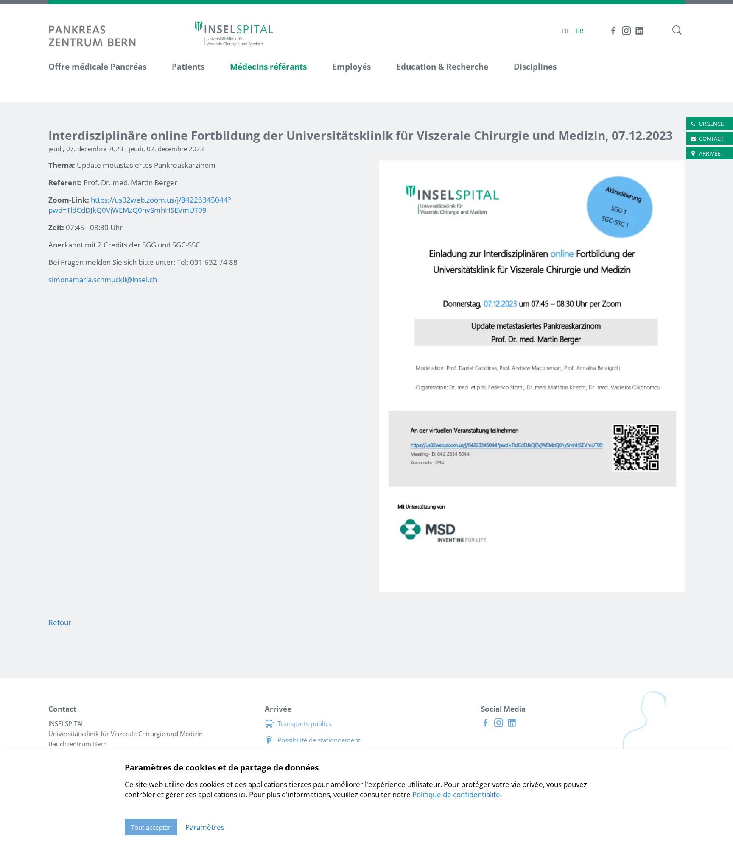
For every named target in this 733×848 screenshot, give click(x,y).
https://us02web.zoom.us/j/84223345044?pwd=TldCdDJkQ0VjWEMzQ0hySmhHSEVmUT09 (139, 205)
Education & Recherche (442, 66)
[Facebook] (613, 30)
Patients (188, 66)
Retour (59, 622)
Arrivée (709, 153)
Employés (351, 66)
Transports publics (304, 723)
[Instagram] (626, 30)
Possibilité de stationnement (318, 740)
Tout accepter (151, 827)
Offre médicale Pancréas (97, 66)
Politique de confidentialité (456, 794)
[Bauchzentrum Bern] (234, 33)
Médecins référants (268, 66)
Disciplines (535, 66)
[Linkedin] (639, 30)
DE (566, 31)
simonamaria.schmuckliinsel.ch (102, 279)
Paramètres (204, 827)
